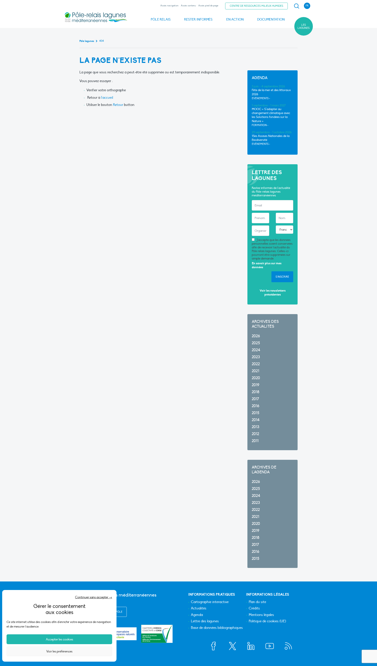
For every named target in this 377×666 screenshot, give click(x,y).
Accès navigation (169, 5)
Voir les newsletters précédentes (273, 292)
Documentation (271, 19)
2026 (256, 336)
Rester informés (198, 19)
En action (235, 19)
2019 (255, 385)
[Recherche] (296, 6)
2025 (256, 343)
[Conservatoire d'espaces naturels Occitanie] (121, 633)
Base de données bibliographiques (217, 628)
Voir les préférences (59, 651)
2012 (255, 434)
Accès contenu (188, 5)
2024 (256, 350)
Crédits (254, 609)
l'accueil (107, 97)
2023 (256, 357)
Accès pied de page (208, 5)
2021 (255, 371)
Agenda (197, 615)
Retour (117, 105)
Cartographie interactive (210, 602)
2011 (255, 441)
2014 (256, 420)
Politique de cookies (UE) (267, 621)
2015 (255, 413)
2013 (255, 427)
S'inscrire (282, 276)
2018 (255, 392)
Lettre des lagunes (205, 621)
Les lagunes (304, 26)
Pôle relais (161, 19)
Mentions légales (261, 615)
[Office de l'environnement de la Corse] (157, 634)
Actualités (198, 609)
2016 (255, 406)
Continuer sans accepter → (93, 597)
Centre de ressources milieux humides (256, 5)
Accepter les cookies (59, 639)
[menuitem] (296, 6)
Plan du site (257, 602)
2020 (256, 378)
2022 (256, 364)
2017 (255, 399)
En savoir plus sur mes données (266, 265)
